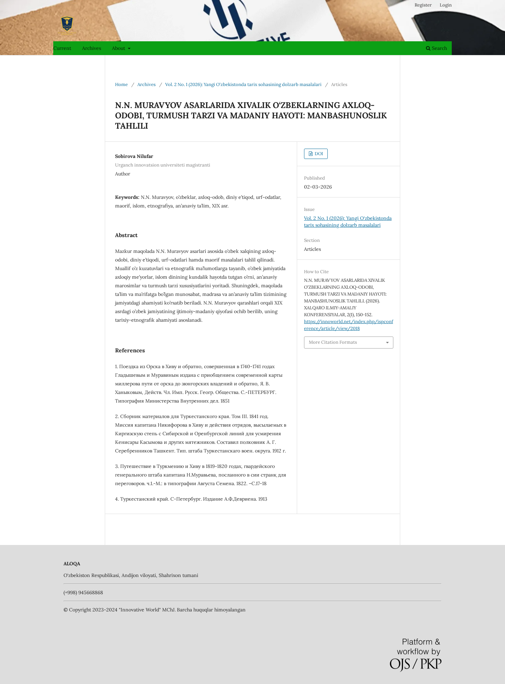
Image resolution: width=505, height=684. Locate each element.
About (119, 48)
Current (62, 48)
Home (121, 84)
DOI (318, 154)
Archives (91, 48)
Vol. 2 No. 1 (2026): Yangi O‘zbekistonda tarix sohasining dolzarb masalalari (243, 84)
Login (446, 5)
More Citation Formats (333, 342)
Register (423, 5)
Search (438, 48)
